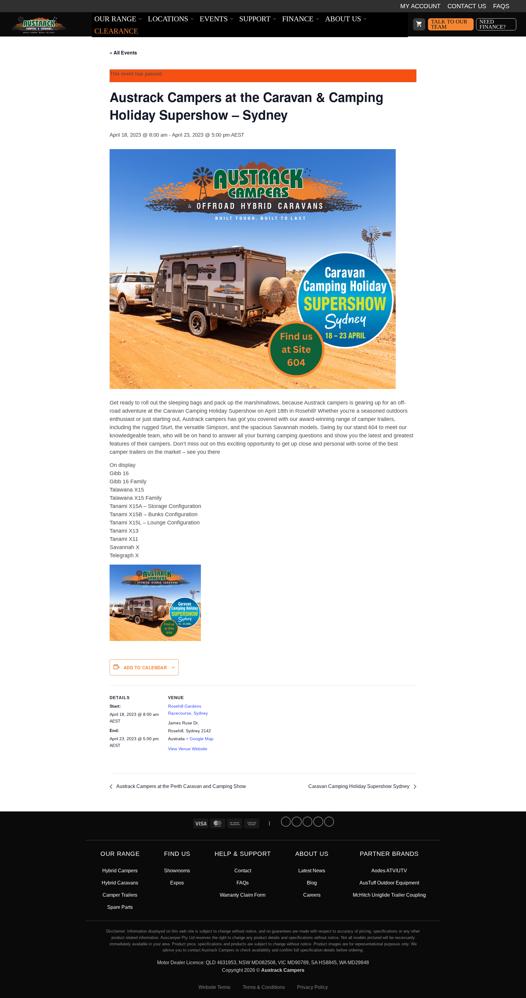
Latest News (311, 870)
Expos (177, 882)
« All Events (123, 52)
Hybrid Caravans (120, 882)
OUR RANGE (115, 19)
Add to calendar (145, 667)
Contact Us (466, 6)
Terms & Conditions (264, 987)
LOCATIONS (168, 19)
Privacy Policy (312, 987)
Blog (312, 882)
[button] (419, 24)
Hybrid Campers (120, 870)
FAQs (501, 6)
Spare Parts (120, 907)
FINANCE (298, 19)
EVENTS (214, 19)
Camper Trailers (120, 895)
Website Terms (214, 987)
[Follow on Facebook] (286, 821)
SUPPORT (255, 19)
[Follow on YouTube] (329, 821)
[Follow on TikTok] (307, 821)
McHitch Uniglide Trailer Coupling (389, 895)
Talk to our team (449, 24)
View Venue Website (187, 748)
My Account (420, 6)
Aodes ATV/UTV (389, 870)
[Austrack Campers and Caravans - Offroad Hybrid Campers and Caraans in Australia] (51, 25)
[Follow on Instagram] (296, 821)
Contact (242, 870)
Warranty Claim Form (242, 895)
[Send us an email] (318, 821)
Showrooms (177, 870)
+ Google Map (199, 738)
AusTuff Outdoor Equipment (389, 882)
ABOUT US (343, 19)
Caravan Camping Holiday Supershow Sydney (359, 786)
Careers (312, 895)
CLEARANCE (116, 31)
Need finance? (492, 24)
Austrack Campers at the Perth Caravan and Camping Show (180, 786)
